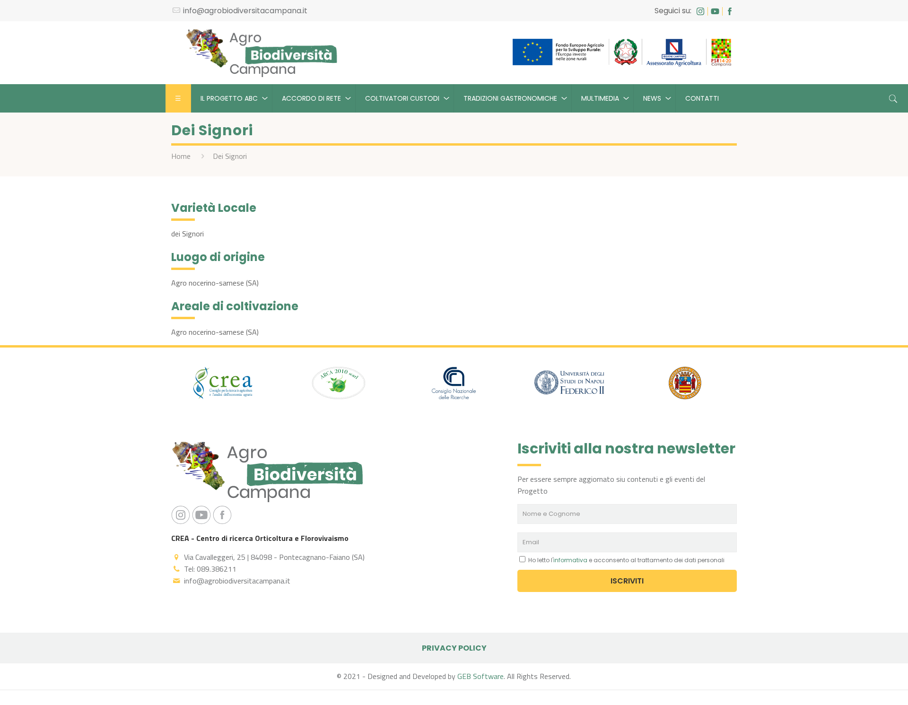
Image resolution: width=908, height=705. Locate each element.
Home (181, 156)
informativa (570, 560)
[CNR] (454, 384)
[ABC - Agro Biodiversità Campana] (261, 52)
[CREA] (223, 384)
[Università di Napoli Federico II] (569, 384)
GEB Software (480, 676)
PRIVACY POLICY (454, 648)
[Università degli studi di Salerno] (685, 384)
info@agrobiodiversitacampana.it (245, 10)
